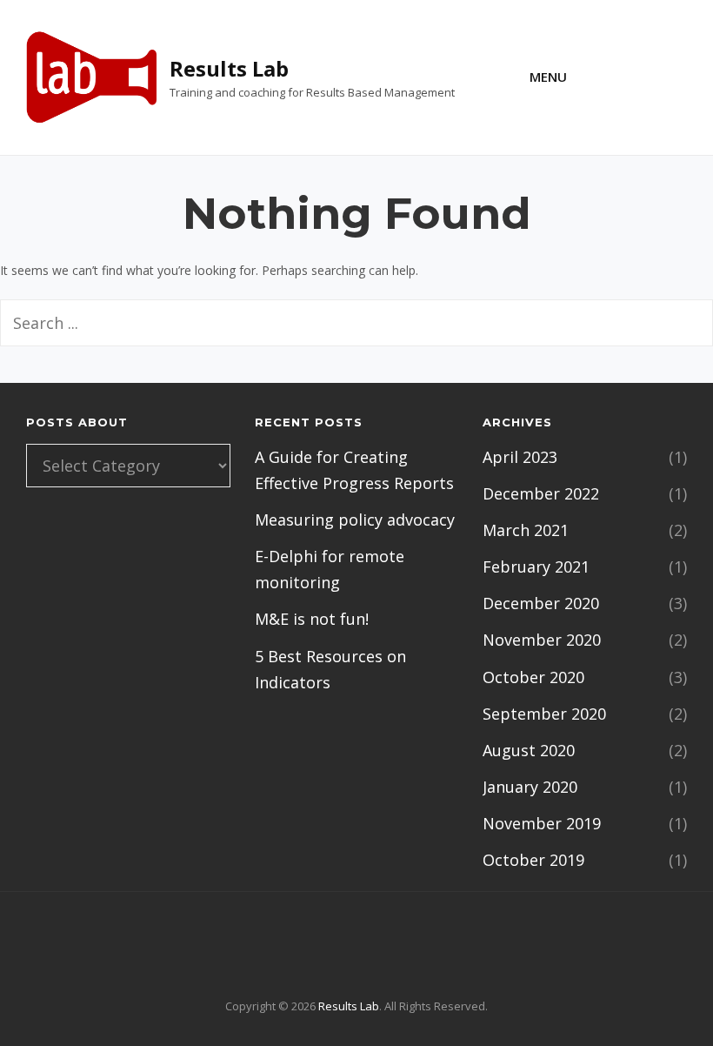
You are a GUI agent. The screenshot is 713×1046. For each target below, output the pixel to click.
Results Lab (229, 68)
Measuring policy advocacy (355, 519)
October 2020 (533, 677)
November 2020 (542, 639)
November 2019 (542, 823)
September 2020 (544, 713)
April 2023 (520, 456)
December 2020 (541, 603)
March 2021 (526, 530)
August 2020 (529, 750)
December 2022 (541, 493)
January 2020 (530, 786)
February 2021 (536, 566)
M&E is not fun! (312, 618)
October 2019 (533, 859)
